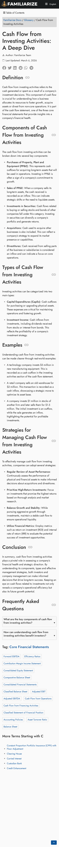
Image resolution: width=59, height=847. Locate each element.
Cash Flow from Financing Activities (21, 705)
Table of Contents (14, 12)
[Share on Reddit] (21, 67)
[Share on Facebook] (5, 67)
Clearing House (14, 753)
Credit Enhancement (16, 768)
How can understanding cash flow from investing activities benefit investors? (26, 633)
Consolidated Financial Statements (20, 684)
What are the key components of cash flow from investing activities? (28, 621)
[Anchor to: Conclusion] (30, 547)
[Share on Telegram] (32, 67)
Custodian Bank (14, 763)
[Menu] (46, 4)
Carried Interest (14, 758)
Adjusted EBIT (38, 691)
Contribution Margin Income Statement (22, 663)
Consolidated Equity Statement (18, 670)
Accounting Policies (13, 719)
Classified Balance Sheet (15, 691)
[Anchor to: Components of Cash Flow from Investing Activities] (54, 135)
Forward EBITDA (11, 656)
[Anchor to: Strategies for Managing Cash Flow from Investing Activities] (54, 441)
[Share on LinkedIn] (16, 67)
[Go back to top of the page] (54, 842)
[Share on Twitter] (10, 67)
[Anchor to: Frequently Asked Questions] (54, 605)
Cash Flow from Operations (38, 698)
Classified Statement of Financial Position (23, 712)
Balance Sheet (10, 726)
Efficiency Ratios (32, 656)
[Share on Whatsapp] (27, 67)
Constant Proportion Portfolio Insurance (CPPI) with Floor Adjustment (31, 747)
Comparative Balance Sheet (17, 677)
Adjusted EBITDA (12, 698)
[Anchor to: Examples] (26, 345)
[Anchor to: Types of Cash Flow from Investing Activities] (54, 274)
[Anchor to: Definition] (27, 77)
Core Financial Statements (29, 646)
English (52, 4)
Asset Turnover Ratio (37, 719)
